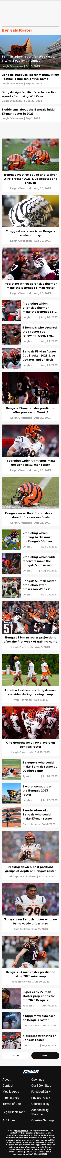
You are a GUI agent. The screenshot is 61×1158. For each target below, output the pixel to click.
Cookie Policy (40, 1104)
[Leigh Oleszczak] (12, 66)
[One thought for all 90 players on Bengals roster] (30, 731)
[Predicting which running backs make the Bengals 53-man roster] (30, 539)
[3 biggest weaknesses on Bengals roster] (30, 1020)
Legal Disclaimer (14, 1112)
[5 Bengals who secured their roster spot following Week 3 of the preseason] (30, 334)
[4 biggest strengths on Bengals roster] (30, 1040)
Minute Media (21, 1130)
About (7, 1079)
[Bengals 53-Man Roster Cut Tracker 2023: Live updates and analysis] (30, 358)
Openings (37, 1079)
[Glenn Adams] (31, 824)
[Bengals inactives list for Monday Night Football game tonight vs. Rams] (30, 79)
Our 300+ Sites (41, 1085)
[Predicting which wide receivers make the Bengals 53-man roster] (30, 563)
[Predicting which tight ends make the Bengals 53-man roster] (30, 449)
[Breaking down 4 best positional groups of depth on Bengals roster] (30, 855)
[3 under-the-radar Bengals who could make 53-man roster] (30, 817)
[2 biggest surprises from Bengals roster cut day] (30, 219)
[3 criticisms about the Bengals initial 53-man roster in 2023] (30, 114)
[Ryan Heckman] (22, 699)
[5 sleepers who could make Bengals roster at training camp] (30, 769)
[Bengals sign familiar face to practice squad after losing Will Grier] (30, 96)
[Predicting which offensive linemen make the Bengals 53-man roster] (30, 310)
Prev (16, 1055)
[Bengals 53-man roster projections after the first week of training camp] (30, 625)
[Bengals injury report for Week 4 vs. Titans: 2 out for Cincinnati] (30, 52)
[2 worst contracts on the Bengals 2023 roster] (30, 793)
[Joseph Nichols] (21, 981)
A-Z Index (9, 1120)
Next (45, 1055)
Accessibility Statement (40, 1112)
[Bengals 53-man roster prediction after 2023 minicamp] (30, 960)
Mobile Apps (11, 1091)
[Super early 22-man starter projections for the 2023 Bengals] (30, 998)
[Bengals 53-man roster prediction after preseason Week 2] (30, 587)
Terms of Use (12, 1104)
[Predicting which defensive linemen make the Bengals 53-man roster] (30, 272)
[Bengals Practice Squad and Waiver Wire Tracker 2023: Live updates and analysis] (30, 165)
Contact (8, 1085)
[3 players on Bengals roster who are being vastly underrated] (30, 907)
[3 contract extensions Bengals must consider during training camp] (30, 678)
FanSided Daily (41, 1091)
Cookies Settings (42, 1120)
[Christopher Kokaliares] (21, 876)
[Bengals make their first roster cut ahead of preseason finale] (30, 501)
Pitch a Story (11, 1097)
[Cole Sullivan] (21, 929)
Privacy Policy (40, 1097)
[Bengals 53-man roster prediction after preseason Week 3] (30, 396)
